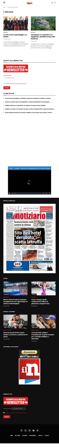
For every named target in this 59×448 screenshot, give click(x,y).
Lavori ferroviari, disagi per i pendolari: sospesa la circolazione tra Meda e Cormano (28, 98)
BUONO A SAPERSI (7, 327)
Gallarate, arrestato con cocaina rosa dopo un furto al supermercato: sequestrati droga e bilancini (29, 109)
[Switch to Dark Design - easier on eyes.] (52, 2)
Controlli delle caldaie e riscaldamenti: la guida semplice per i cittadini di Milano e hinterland (42, 336)
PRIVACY (47, 435)
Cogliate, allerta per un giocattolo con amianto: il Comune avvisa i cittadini (25, 105)
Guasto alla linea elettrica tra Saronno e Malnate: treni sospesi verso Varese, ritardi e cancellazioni (28, 112)
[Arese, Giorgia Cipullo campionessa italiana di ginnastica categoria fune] (43, 288)
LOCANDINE (24, 435)
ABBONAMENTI (32, 435)
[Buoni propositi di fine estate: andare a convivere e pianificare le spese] (15, 321)
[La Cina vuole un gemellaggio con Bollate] (15, 23)
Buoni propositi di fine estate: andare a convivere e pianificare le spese (15, 335)
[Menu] (4, 2)
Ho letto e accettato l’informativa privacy (15, 83)
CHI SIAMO (17, 435)
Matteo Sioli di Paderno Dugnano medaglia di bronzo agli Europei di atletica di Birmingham (15, 302)
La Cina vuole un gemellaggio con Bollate (15, 36)
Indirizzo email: (7, 408)
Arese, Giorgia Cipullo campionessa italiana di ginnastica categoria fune (40, 302)
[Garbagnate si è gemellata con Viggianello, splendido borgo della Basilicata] (43, 23)
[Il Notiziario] (29, 2)
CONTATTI (40, 435)
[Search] (55, 2)
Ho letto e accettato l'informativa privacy (15, 412)
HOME (11, 435)
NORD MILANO (6, 294)
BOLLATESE (6, 29)
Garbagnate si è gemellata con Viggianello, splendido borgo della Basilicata (43, 37)
